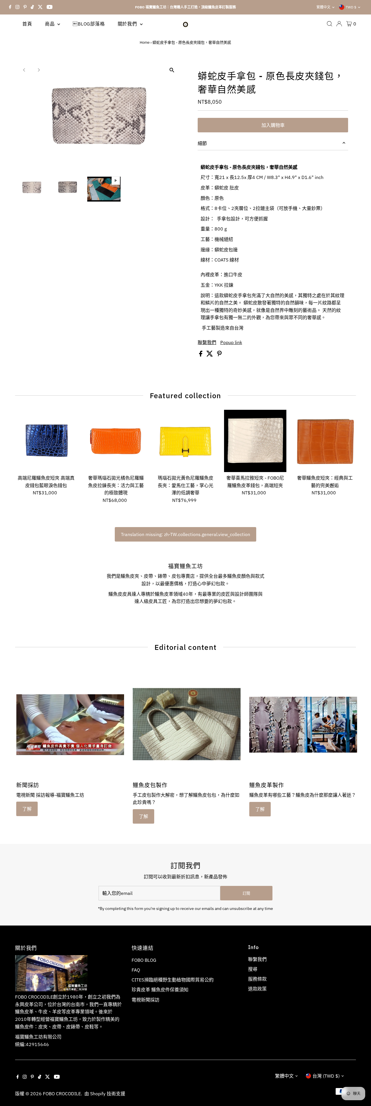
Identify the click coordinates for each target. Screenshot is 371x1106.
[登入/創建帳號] (339, 23)
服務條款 (257, 979)
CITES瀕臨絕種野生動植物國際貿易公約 (173, 980)
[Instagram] (17, 7)
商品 (50, 24)
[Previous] (24, 69)
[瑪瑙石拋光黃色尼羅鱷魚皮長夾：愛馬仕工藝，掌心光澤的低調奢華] (185, 441)
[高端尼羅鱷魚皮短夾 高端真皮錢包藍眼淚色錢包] (46, 441)
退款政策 (257, 989)
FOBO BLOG (144, 960)
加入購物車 (273, 125)
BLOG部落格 (89, 24)
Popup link (231, 342)
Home (145, 42)
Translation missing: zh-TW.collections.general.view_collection (185, 534)
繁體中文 (323, 7)
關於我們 (128, 24)
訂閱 (246, 893)
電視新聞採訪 (145, 1000)
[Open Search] (329, 23)
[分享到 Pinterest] (219, 355)
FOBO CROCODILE (62, 1093)
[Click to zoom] (171, 70)
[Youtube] (49, 7)
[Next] (38, 69)
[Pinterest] (25, 7)
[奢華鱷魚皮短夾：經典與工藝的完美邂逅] (325, 441)
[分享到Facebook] (201, 355)
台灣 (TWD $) (326, 1076)
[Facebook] (10, 7)
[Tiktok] (32, 7)
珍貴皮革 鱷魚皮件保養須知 (160, 989)
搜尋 (252, 969)
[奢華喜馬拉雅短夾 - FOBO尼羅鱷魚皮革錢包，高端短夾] (255, 441)
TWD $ (351, 7)
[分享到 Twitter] (210, 355)
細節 (202, 143)
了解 (27, 809)
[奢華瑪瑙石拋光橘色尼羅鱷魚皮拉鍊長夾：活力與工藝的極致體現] (116, 441)
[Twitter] (40, 7)
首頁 (27, 24)
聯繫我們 (207, 342)
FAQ (136, 970)
